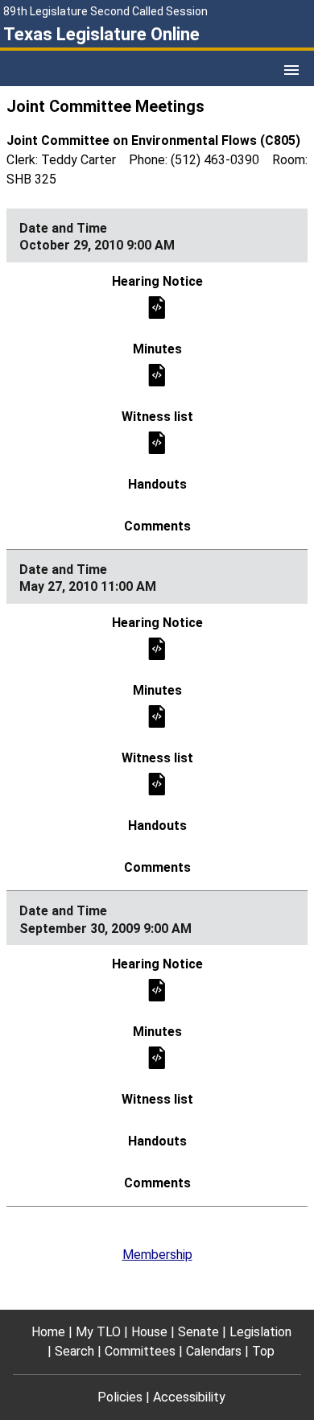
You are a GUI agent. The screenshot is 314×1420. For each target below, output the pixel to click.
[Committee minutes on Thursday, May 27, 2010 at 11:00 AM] (157, 715)
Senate (198, 1332)
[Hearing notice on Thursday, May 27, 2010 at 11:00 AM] (157, 647)
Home (48, 1332)
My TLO (98, 1332)
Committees (140, 1351)
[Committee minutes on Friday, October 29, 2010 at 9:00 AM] (157, 374)
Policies (120, 1397)
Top (263, 1351)
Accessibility (189, 1397)
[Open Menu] (291, 70)
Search (74, 1351)
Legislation (260, 1332)
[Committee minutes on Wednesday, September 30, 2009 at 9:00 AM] (157, 1057)
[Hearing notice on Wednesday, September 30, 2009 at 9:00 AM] (157, 989)
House (149, 1332)
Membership (157, 1254)
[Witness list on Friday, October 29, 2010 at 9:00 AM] (157, 441)
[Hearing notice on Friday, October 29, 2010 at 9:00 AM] (157, 306)
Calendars (214, 1351)
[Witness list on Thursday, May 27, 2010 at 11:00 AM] (157, 782)
